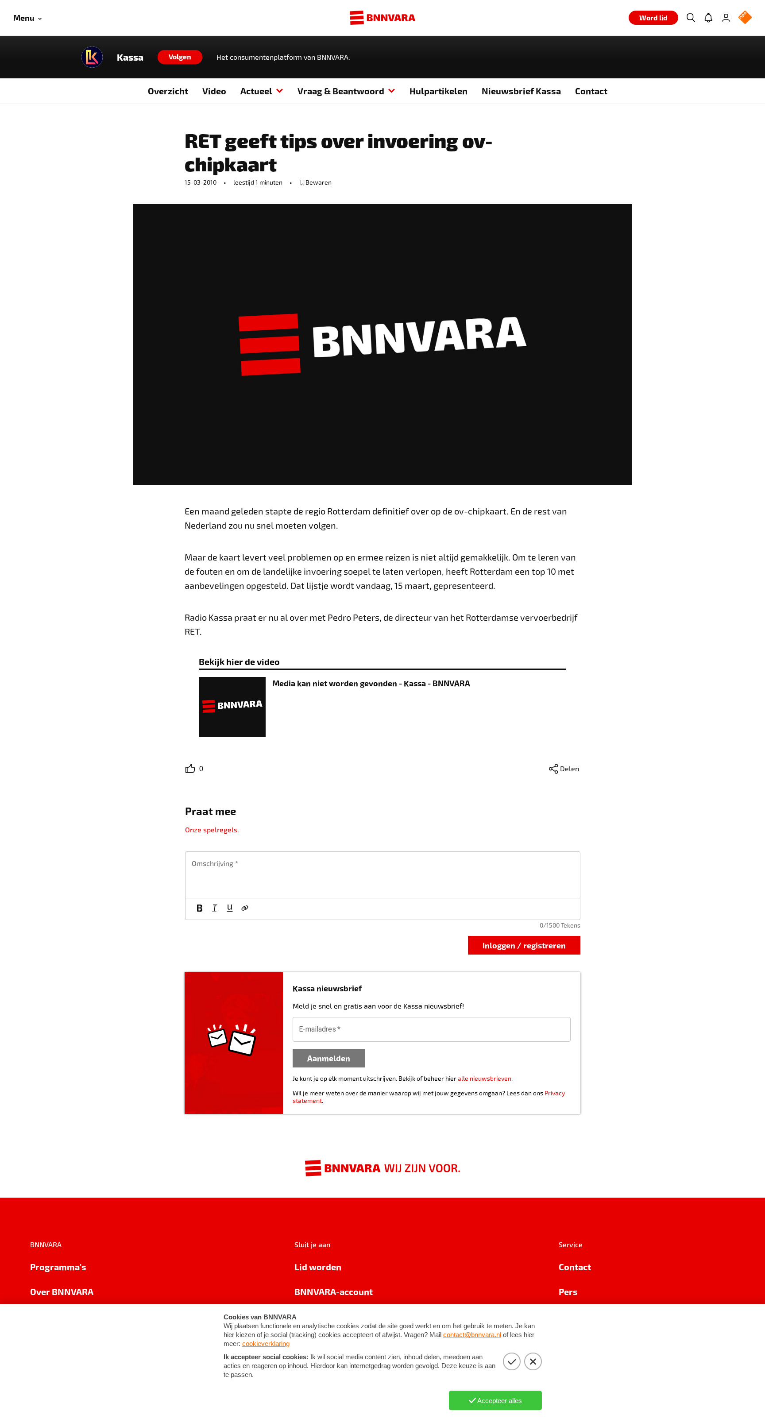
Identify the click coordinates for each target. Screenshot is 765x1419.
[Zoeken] (690, 17)
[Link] (245, 909)
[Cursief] (215, 909)
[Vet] (200, 909)
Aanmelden (328, 1058)
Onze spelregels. (212, 829)
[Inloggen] (726, 17)
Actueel (256, 90)
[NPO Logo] (745, 18)
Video (214, 90)
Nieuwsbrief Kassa (521, 90)
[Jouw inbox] (708, 17)
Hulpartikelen (439, 90)
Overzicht (168, 90)
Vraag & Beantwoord (341, 90)
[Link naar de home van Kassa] (92, 57)
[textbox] (382, 875)
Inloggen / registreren (524, 945)
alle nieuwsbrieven (484, 1078)
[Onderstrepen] (230, 909)
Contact (591, 90)
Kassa (130, 57)
